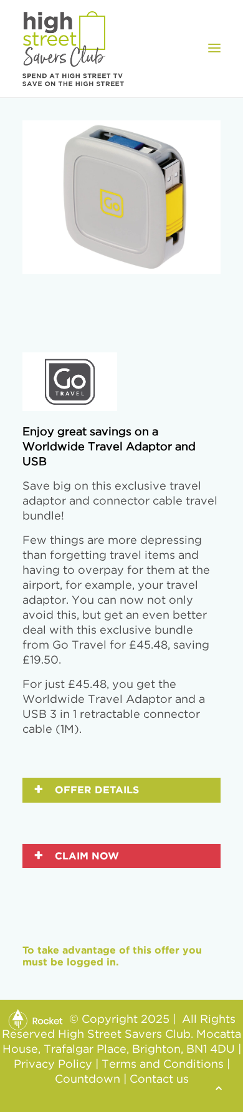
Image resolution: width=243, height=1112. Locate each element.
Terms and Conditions (163, 1065)
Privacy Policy (53, 1065)
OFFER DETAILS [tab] (95, 789)
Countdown (87, 1080)
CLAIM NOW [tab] (85, 855)
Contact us (159, 1080)
